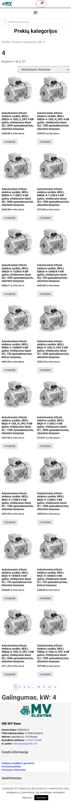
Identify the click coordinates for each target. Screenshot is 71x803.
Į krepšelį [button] (9, 141)
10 (38, 687)
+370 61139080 (33, 740)
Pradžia (6, 42)
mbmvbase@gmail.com (25, 743)
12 (49, 687)
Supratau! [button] (41, 797)
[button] (35, 12)
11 (44, 687)
